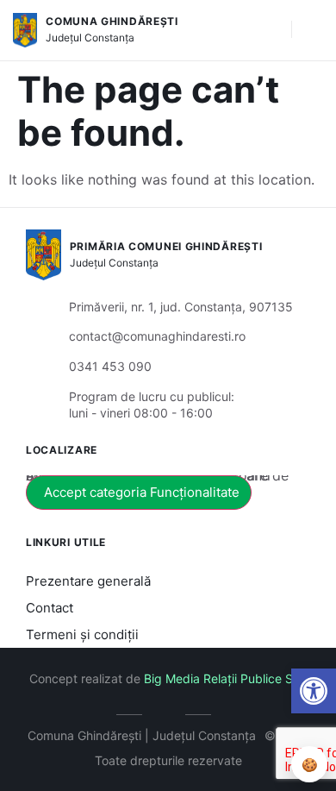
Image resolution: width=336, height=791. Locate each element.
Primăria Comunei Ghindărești (166, 246)
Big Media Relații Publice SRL (226, 678)
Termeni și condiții (82, 634)
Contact (49, 608)
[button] (313, 691)
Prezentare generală (88, 581)
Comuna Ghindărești (112, 21)
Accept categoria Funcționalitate (142, 492)
